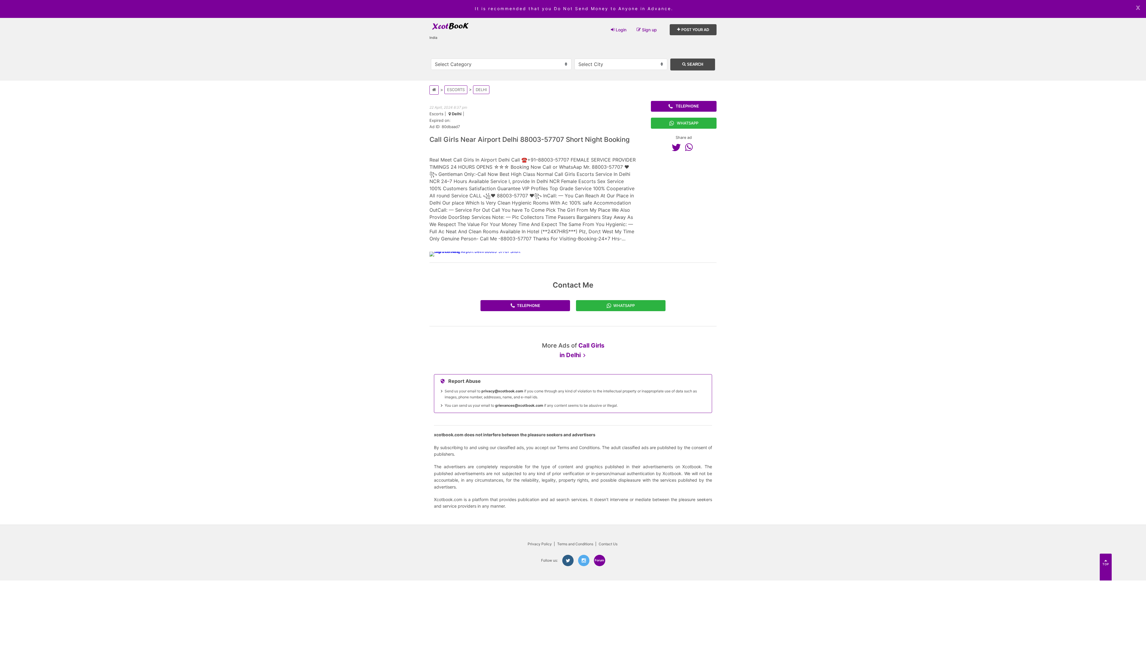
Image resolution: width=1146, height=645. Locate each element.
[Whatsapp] (690, 147)
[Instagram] (583, 560)
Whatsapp (687, 123)
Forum (599, 560)
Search (694, 64)
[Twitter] (678, 147)
